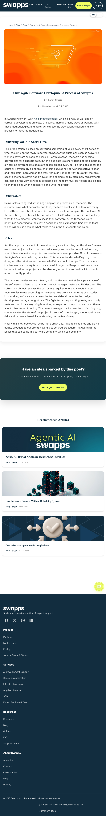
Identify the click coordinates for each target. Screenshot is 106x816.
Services (40, 4)
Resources (61, 4)
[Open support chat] (99, 587)
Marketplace (10, 643)
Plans (31, 4)
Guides (7, 731)
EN (93, 15)
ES (99, 15)
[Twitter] (15, 620)
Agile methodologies (51, 118)
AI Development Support (18, 671)
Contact (8, 766)
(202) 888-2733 (53, 811)
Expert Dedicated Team (17, 702)
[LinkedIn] (31, 620)
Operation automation (17, 678)
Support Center (12, 743)
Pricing (7, 649)
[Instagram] (23, 620)
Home (11, 25)
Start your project (53, 418)
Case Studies (50, 5)
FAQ (5, 737)
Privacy (7, 784)
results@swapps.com (57, 798)
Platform (8, 637)
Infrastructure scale (14, 684)
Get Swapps (83, 5)
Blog (19, 25)
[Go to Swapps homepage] (15, 6)
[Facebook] (6, 620)
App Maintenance (14, 690)
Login (98, 5)
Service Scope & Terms (16, 655)
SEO (5, 696)
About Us (72, 5)
